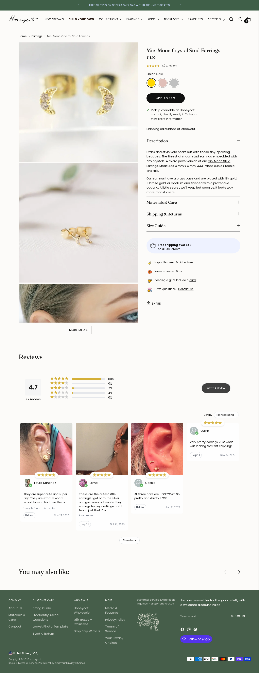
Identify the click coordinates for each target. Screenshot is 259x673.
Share (156, 304)
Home (23, 36)
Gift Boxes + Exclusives (83, 621)
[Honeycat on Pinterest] (195, 630)
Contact (14, 626)
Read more (86, 515)
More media (78, 330)
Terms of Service (112, 628)
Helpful (29, 515)
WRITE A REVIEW (216, 388)
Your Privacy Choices (114, 640)
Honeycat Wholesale (82, 610)
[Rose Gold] (163, 83)
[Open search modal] (231, 19)
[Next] (180, 5)
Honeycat (35, 659)
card (192, 280)
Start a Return (43, 633)
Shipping (152, 129)
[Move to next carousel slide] (237, 572)
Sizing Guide (42, 608)
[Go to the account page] (240, 19)
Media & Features (112, 610)
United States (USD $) (25, 653)
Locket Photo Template (50, 626)
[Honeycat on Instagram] (189, 630)
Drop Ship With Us (87, 631)
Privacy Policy (115, 619)
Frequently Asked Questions (45, 617)
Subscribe (238, 616)
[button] (193, 66)
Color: (154, 74)
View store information (166, 119)
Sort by (208, 415)
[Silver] (174, 83)
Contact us (185, 289)
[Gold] (151, 83)
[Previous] (78, 5)
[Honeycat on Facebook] (182, 630)
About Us (15, 608)
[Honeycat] (23, 19)
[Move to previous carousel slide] (227, 572)
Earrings (37, 36)
